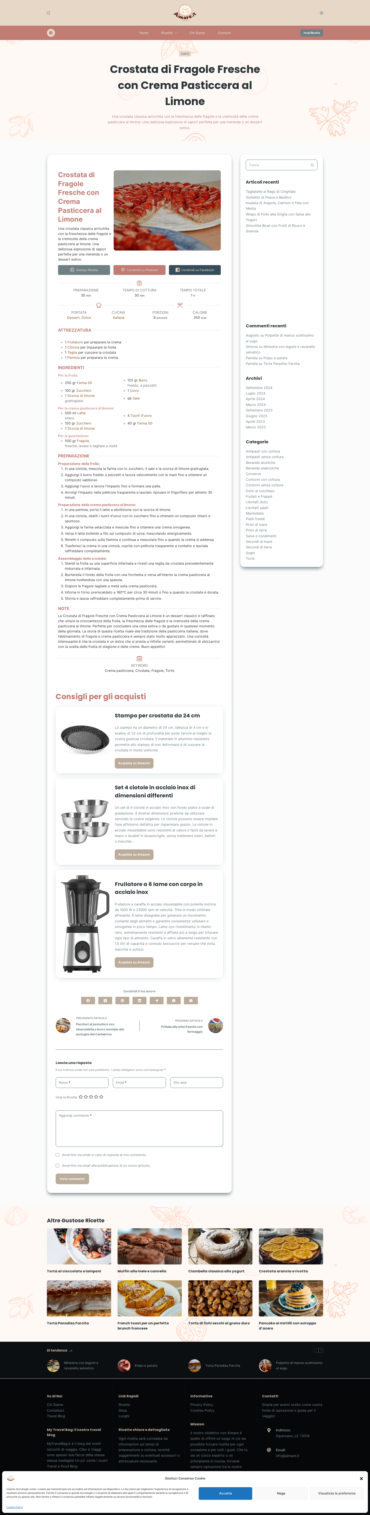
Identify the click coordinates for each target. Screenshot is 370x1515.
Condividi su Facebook (197, 270)
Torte (185, 53)
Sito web (180, 1082)
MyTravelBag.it (59, 1443)
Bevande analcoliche (262, 468)
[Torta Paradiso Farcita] (79, 1298)
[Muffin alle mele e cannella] (150, 1246)
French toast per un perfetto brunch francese (143, 1326)
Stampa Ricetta (86, 270)
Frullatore (75, 342)
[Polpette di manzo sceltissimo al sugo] (265, 1365)
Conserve (253, 474)
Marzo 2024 (256, 404)
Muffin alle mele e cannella (142, 1271)
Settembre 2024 (259, 388)
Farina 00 (84, 383)
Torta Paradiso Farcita (281, 363)
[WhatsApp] (174, 1000)
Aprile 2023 (255, 421)
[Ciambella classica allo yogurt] (220, 1246)
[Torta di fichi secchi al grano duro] (220, 1298)
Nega (281, 1493)
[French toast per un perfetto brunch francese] (150, 1298)
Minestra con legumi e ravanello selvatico (81, 1365)
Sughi (250, 553)
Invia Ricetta (312, 32)
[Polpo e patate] (124, 1365)
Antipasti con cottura (263, 451)
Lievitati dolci (257, 502)
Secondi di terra (259, 547)
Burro (143, 380)
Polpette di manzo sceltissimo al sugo (299, 1365)
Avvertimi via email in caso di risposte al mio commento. (104, 1155)
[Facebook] (88, 1000)
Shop (123, 1410)
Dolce (86, 317)
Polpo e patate (275, 358)
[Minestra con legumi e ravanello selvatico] (53, 1365)
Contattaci (55, 1410)
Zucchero (83, 390)
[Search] (48, 13)
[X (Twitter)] (105, 1000)
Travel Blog (56, 1416)
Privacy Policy (201, 1404)
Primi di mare (256, 524)
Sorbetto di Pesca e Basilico (268, 197)
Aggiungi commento (75, 1115)
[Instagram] (51, 33)
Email (121, 1082)
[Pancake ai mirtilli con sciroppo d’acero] (291, 1298)
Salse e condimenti (261, 536)
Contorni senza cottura (264, 485)
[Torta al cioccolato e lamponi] (79, 1246)
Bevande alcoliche (260, 462)
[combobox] (276, 165)
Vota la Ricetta (66, 1097)
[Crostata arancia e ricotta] (291, 1246)
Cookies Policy (202, 1410)
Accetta (225, 1493)
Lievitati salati (257, 508)
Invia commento (72, 1179)
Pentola (73, 357)
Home (143, 33)
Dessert (73, 317)
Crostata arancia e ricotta (283, 1271)
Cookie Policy (14, 1507)
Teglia (72, 352)
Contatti (224, 33)
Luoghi (124, 1416)
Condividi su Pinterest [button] (142, 270)
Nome (64, 1082)
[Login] (321, 13)
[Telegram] (157, 1000)
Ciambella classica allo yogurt (216, 1271)
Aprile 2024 (255, 399)
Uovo (134, 390)
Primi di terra (256, 530)
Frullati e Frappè (259, 496)
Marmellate (255, 513)
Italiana (118, 317)
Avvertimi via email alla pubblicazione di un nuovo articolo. (106, 1165)
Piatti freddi (255, 519)
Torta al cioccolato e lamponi (74, 1271)
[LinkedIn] (139, 1000)
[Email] (191, 1000)
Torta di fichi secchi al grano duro (219, 1323)
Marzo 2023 (256, 427)
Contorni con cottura (263, 479)
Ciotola (73, 347)
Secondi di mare (259, 541)
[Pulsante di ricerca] (312, 165)
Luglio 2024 (255, 393)
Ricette (167, 33)
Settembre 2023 (259, 410)
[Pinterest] (122, 1000)
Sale (136, 398)
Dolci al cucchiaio (260, 491)
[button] (361, 1478)
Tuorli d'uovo (141, 415)
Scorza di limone (81, 395)
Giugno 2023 (256, 416)
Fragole (83, 441)
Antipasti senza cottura (264, 457)
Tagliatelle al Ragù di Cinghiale (270, 191)
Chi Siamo (197, 33)
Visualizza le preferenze (337, 1493)
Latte (81, 413)
